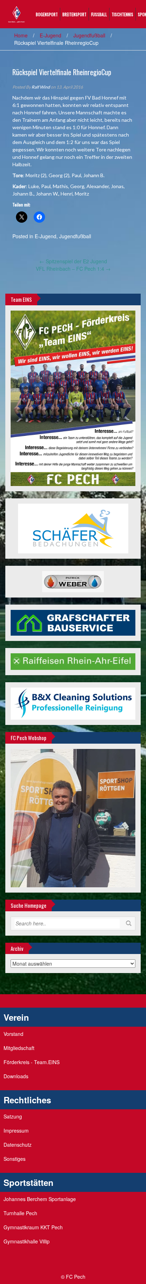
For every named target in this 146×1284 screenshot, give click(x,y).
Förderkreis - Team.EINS (32, 1062)
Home (21, 35)
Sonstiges (15, 1158)
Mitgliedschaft (19, 1047)
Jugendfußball (89, 35)
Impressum (16, 1130)
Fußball (99, 14)
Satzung (13, 1116)
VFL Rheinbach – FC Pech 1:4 (73, 268)
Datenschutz (18, 1144)
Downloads (16, 1076)
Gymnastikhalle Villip (27, 1241)
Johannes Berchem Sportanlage (40, 1198)
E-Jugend (50, 35)
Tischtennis (122, 14)
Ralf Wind (41, 87)
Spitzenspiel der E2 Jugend (73, 261)
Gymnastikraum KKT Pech (33, 1227)
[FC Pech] (16, 13)
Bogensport (47, 14)
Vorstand (13, 1033)
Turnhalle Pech (20, 1213)
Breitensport (74, 14)
